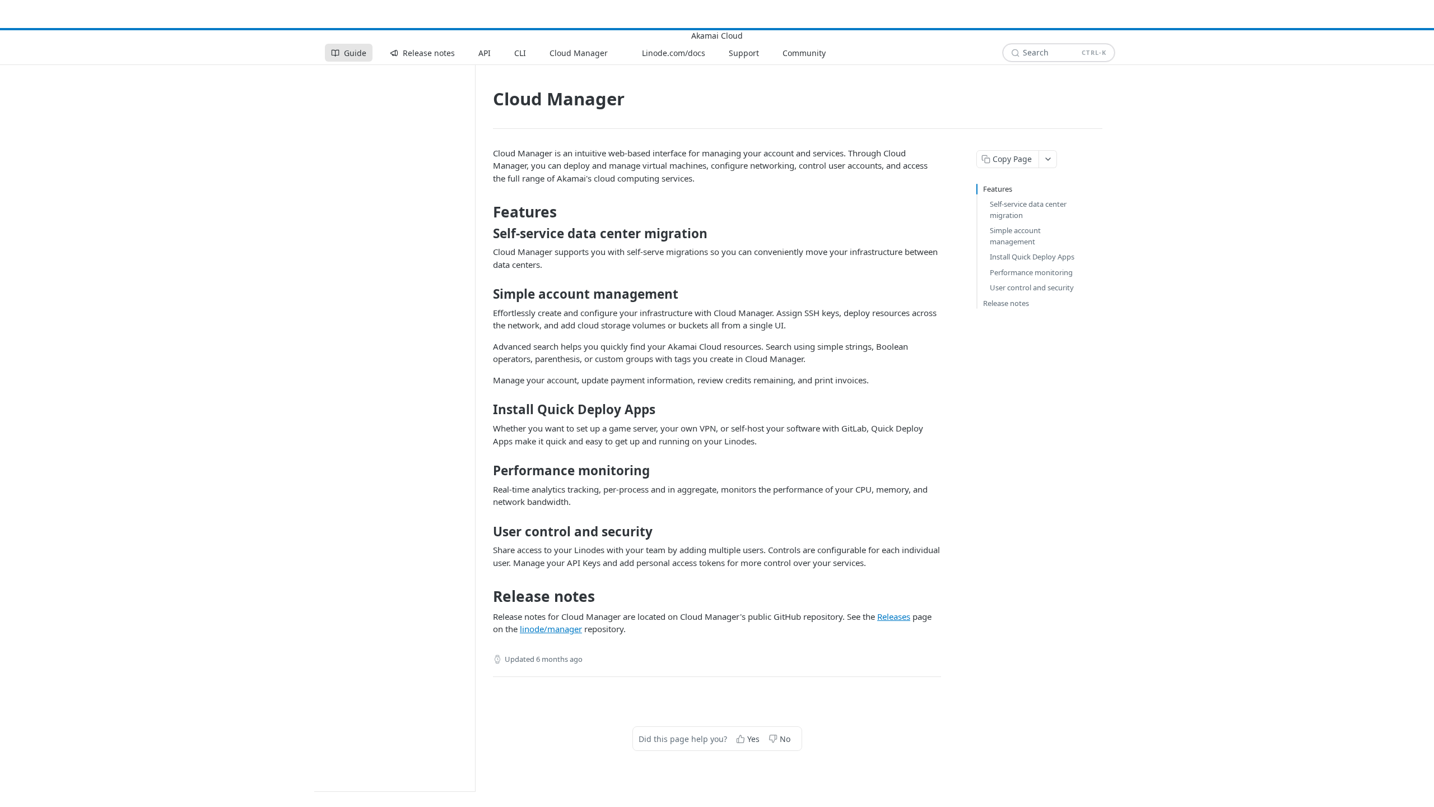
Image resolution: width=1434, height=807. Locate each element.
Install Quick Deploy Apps (1032, 257)
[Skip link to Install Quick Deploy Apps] (485, 409)
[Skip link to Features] (485, 212)
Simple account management (1015, 236)
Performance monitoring (1031, 272)
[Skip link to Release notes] (485, 596)
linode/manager (551, 628)
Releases (893, 616)
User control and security (1032, 287)
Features (997, 189)
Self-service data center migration (1028, 209)
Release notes (1006, 303)
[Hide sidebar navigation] (473, 427)
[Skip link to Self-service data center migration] (485, 233)
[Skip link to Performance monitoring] (485, 470)
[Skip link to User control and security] (485, 531)
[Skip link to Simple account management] (485, 294)
